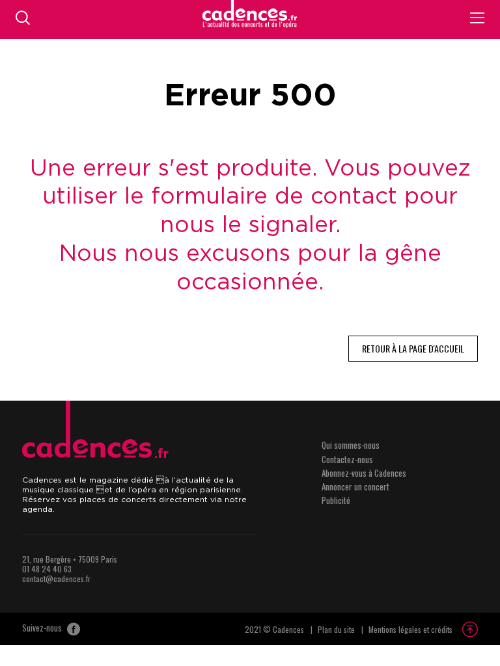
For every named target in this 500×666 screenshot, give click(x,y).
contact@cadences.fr (56, 578)
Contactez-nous (347, 459)
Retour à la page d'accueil (413, 348)
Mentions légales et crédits (410, 629)
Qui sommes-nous (351, 444)
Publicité (336, 500)
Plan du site (336, 629)
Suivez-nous (43, 628)
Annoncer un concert (355, 486)
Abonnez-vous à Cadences (364, 472)
